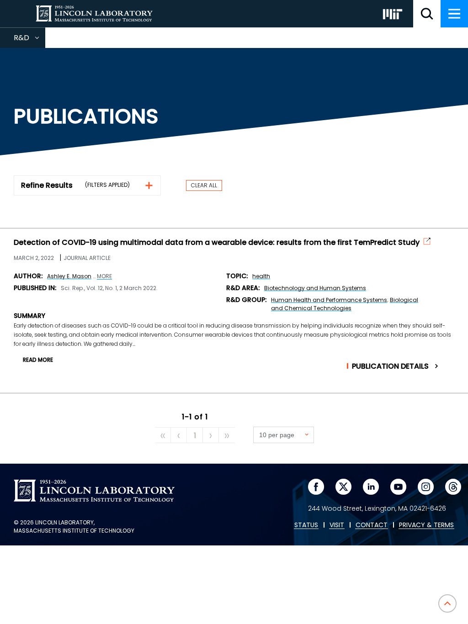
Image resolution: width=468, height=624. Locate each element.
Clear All (204, 185)
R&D (29, 40)
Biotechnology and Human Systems (315, 288)
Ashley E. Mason (69, 276)
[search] (427, 13)
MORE (104, 276)
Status (306, 525)
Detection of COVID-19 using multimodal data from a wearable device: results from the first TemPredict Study (217, 243)
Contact (372, 525)
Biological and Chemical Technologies (344, 304)
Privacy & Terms (426, 525)
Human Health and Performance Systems (329, 300)
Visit (337, 525)
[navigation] (454, 13)
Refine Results (47, 185)
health (261, 276)
